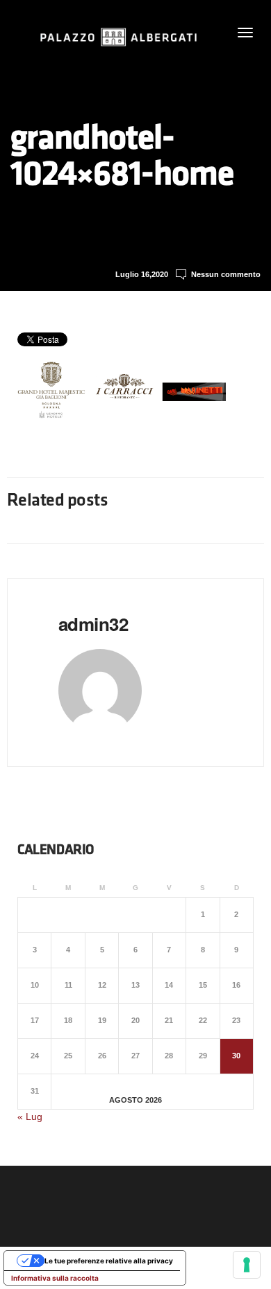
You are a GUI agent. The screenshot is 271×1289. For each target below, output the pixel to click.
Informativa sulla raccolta (55, 1278)
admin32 (93, 624)
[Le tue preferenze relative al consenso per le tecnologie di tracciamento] (246, 1265)
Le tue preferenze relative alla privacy (108, 1260)
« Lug (29, 1116)
